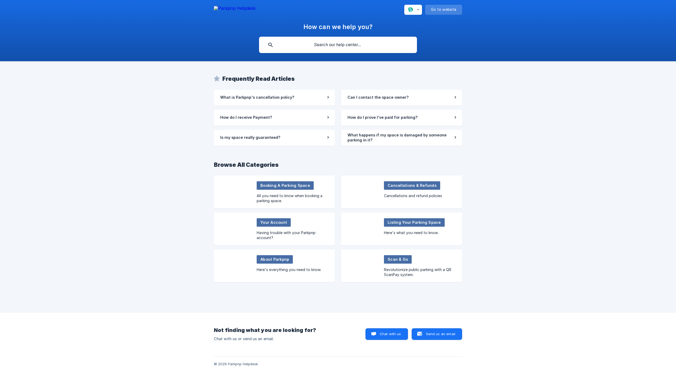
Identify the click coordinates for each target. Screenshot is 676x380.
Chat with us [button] (390, 334)
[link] (274, 98)
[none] (235, 11)
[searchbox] (338, 45)
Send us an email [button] (440, 334)
